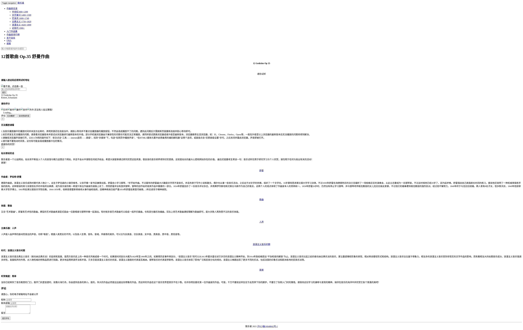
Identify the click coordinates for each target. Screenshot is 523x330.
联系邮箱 (5, 303)
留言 (3, 313)
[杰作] (30, 109)
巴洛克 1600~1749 (20, 18)
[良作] (24, 109)
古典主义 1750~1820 (21, 21)
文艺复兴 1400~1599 (21, 15)
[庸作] (17, 109)
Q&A (9, 40)
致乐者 (21, 3)
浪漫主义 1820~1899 (21, 25)
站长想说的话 (24, 116)
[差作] (11, 109)
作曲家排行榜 (13, 34)
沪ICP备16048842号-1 (267, 326)
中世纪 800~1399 (20, 12)
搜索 (9, 43)
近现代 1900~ (18, 28)
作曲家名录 (12, 8)
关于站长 (11, 38)
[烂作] (4, 109)
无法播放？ (11, 116)
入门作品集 (12, 31)
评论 (3, 116)
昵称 (3, 300)
